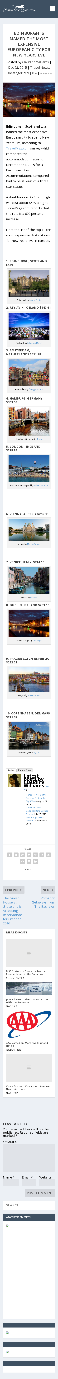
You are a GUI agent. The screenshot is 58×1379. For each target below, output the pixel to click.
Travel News (39, 67)
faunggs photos (36, 389)
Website (45, 1177)
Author (11, 770)
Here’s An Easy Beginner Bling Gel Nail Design (37, 810)
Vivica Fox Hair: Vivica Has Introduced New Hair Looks (28, 1088)
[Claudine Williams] (14, 785)
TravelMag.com (17, 148)
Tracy (39, 439)
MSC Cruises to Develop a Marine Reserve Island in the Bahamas (26, 973)
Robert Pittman (41, 485)
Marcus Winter (33, 544)
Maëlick (33, 597)
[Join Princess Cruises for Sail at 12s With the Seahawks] (29, 988)
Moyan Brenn (34, 695)
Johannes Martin (34, 343)
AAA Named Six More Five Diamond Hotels (27, 1044)
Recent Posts (24, 770)
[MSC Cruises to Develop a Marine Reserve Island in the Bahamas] (29, 953)
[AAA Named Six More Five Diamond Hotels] (29, 1024)
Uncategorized (17, 73)
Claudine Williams (35, 62)
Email (27, 1177)
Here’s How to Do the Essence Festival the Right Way (36, 798)
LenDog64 (37, 640)
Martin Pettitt (35, 300)
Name (9, 1177)
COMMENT (11, 1142)
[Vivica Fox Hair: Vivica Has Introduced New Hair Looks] (29, 1067)
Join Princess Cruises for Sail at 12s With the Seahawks (27, 1001)
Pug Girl (36, 752)
